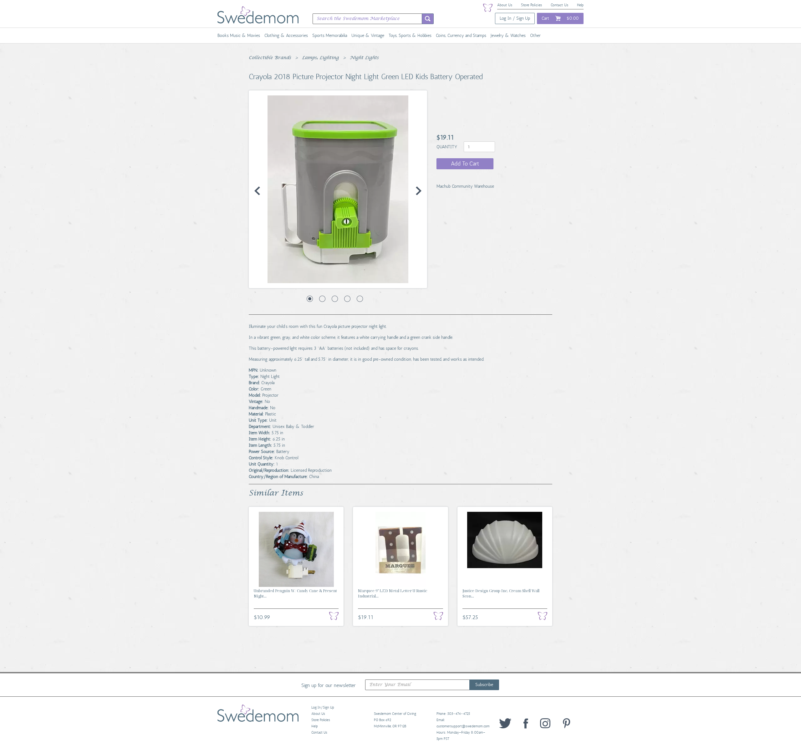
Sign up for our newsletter (328, 685)
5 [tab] (360, 299)
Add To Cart (465, 163)
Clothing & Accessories (286, 35)
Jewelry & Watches (508, 35)
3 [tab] (335, 299)
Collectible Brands (270, 58)
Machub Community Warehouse (465, 186)
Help (580, 5)
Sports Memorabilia (329, 35)
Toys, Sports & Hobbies (410, 35)
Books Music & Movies (238, 35)
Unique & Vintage (367, 35)
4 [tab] (347, 299)
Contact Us (559, 5)
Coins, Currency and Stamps (461, 35)
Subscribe (484, 684)
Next (418, 190)
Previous (257, 190)
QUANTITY (447, 147)
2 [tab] (322, 299)
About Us (504, 5)
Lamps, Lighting (320, 58)
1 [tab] (310, 299)
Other (535, 35)
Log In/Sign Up (322, 707)
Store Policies (531, 5)
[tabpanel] (338, 189)
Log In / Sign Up (515, 18)
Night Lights (364, 58)
